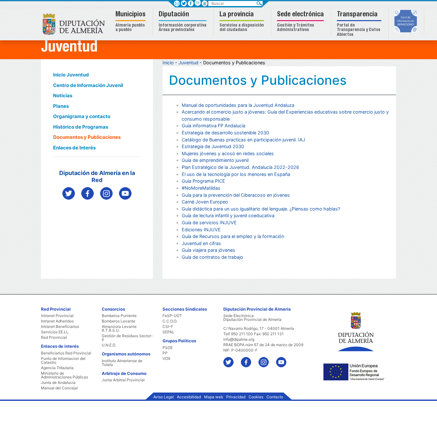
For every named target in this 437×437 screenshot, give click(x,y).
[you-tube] (284, 359)
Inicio (168, 62)
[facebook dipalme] (87, 193)
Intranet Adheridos (57, 321)
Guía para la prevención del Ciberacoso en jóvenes (236, 195)
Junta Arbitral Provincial (123, 380)
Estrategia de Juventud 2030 (213, 146)
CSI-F (168, 327)
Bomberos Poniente (119, 316)
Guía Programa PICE (203, 181)
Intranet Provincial (57, 316)
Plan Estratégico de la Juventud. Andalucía (227, 167)
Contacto (274, 397)
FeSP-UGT (172, 316)
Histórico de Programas (80, 127)
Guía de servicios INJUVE (209, 222)
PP (165, 353)
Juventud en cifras (201, 243)
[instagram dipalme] (106, 193)
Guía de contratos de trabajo (212, 257)
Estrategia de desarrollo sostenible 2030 (225, 132)
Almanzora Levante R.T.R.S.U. (119, 328)
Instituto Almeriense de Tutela (122, 363)
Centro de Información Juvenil (88, 85)
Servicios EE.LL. (55, 332)
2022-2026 (286, 167)
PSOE (168, 348)
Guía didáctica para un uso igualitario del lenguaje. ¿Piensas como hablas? (261, 208)
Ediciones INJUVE (201, 229)
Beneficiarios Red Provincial (66, 353)
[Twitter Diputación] (68, 193)
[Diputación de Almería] (75, 24)
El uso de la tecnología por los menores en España (236, 174)
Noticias (62, 95)
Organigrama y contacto (81, 116)
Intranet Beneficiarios (60, 327)
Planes (61, 106)
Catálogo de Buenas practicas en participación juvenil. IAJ (243, 139)
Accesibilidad (189, 397)
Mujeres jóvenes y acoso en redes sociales (228, 153)
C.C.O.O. (170, 321)
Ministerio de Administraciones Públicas (64, 375)
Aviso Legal (163, 397)
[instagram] (197, 2)
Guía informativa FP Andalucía (213, 125)
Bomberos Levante (118, 321)
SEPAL (168, 332)
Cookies (256, 397)
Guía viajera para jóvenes (208, 250)
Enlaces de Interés (74, 148)
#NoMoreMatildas (201, 188)
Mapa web (213, 397)
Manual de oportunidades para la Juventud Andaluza (238, 105)
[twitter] (231, 359)
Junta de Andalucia (58, 383)
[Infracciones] (406, 21)
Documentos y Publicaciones (87, 137)
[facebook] (249, 359)
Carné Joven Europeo (205, 201)
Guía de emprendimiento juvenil (215, 160)
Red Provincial (54, 337)
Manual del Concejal (59, 388)
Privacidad (235, 397)
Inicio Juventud (71, 75)
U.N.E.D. (109, 345)
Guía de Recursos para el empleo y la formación (233, 236)
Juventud (188, 62)
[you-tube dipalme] (125, 193)
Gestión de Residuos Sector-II (127, 338)
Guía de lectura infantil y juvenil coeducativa (228, 215)
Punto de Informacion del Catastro (63, 360)
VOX (167, 359)
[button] (131, 22)
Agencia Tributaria (57, 368)
